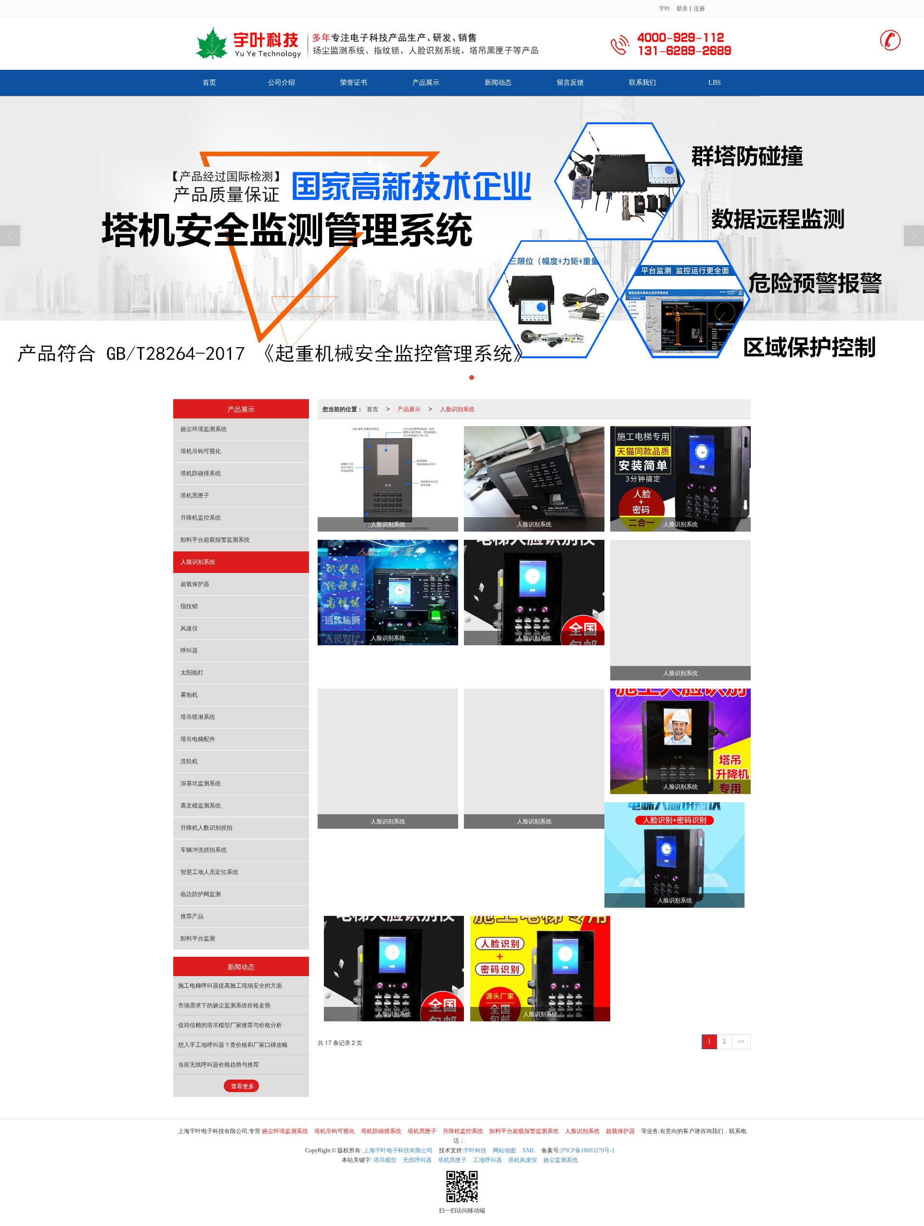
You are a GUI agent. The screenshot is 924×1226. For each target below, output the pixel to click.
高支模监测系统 (200, 805)
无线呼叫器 (417, 1160)
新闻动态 (498, 82)
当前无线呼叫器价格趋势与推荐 (218, 1064)
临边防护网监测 (200, 894)
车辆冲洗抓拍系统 (203, 850)
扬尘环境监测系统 (203, 429)
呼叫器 (189, 650)
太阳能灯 (192, 672)
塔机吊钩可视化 (200, 451)
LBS (714, 82)
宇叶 (664, 8)
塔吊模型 (385, 1160)
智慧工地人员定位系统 (209, 872)
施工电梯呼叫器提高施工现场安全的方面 (230, 985)
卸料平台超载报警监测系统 (215, 539)
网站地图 (504, 1150)
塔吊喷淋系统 (197, 717)
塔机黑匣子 (194, 495)
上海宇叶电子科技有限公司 (398, 1150)
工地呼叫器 (487, 1160)
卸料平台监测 (197, 938)
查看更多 (242, 1086)
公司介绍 (281, 82)
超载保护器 (194, 584)
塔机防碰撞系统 (200, 473)
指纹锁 (189, 606)
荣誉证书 (353, 82)
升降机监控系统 (200, 517)
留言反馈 (570, 82)
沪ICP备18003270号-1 (587, 1150)
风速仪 (189, 628)
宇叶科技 (475, 1150)
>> (741, 1041)
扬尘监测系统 (560, 1160)
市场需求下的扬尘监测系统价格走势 (224, 1005)
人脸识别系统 (457, 408)
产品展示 (425, 82)
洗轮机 (189, 761)
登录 (682, 8)
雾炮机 (189, 694)
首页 (209, 82)
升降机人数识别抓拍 (206, 827)
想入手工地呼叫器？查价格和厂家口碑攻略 (233, 1045)
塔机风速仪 (522, 1160)
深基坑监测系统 (200, 783)
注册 (699, 8)
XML (528, 1150)
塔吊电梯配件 (197, 739)
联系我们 (642, 82)
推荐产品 (192, 916)
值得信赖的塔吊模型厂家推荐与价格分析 (230, 1025)
